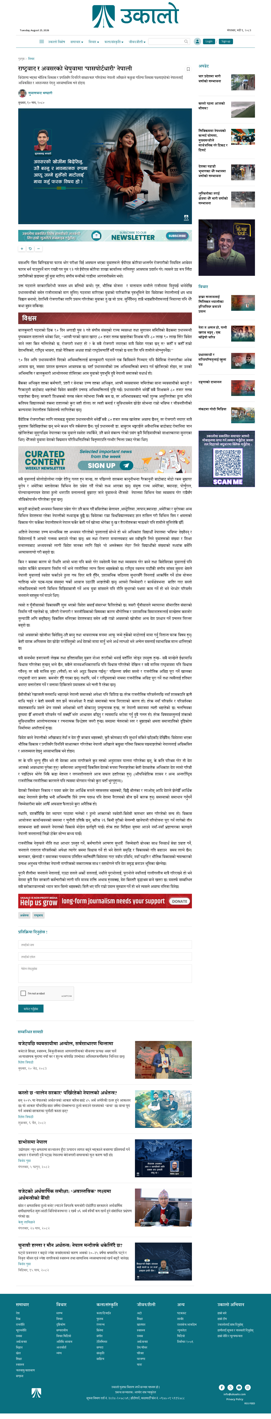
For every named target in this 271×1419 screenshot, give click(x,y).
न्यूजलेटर (182, 1330)
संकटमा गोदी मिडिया (212, 409)
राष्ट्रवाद (38, 915)
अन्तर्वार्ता (61, 1347)
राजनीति (20, 1324)
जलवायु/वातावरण (25, 1370)
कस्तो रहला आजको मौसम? (212, 106)
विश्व (18, 1318)
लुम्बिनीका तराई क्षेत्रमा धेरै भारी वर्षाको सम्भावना (213, 198)
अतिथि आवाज (64, 1341)
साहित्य (100, 1359)
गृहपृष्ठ (21, 58)
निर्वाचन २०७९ (185, 1341)
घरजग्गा (141, 1359)
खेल (18, 1353)
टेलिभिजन (102, 1341)
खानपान (141, 1324)
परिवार (140, 1353)
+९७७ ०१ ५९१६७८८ (172, 1398)
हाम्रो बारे (222, 1313)
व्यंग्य (59, 1353)
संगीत (100, 1336)
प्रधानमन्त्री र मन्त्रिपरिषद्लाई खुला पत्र (212, 360)
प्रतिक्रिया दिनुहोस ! (32, 933)
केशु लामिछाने (26, 1222)
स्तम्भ (59, 1313)
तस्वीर (180, 1318)
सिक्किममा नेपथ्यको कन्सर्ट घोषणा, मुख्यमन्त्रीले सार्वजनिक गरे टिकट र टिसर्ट (213, 141)
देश (18, 1313)
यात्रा (139, 1364)
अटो (139, 1313)
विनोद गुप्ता (24, 1161)
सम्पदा (100, 1347)
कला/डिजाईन (104, 1313)
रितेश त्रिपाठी (25, 1062)
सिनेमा (100, 1330)
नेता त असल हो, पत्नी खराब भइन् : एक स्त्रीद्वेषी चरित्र (213, 332)
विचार (93, 42)
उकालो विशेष (56, 42)
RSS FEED (249, 1403)
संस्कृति (100, 1353)
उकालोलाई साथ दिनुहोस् (230, 1324)
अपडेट (204, 67)
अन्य (181, 1305)
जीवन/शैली (136, 42)
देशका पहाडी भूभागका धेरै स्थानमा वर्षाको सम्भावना (212, 171)
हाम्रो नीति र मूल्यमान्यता (230, 1336)
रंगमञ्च (101, 1324)
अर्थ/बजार (21, 1341)
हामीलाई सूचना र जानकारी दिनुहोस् (235, 1330)
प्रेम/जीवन (142, 1347)
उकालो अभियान (231, 1305)
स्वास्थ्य (20, 1364)
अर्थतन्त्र (24, 915)
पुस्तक (100, 1318)
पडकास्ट (181, 1313)
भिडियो (181, 1336)
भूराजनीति (21, 1330)
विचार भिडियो (63, 1336)
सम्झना (19, 1376)
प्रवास (19, 1336)
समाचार (76, 42)
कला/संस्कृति (113, 42)
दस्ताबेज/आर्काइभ (187, 1324)
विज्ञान (19, 1347)
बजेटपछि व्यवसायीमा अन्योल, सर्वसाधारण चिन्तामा (65, 1044)
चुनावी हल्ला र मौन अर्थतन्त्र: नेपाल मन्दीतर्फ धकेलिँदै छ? (70, 1246)
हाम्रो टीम (222, 1318)
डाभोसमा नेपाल (32, 1142)
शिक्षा (19, 1359)
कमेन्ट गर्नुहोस (31, 1009)
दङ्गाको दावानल (210, 382)
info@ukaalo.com (235, 1394)
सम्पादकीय (62, 1330)
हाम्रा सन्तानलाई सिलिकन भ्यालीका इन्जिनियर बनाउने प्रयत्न (211, 305)
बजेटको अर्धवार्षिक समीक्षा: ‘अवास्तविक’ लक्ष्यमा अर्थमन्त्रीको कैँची (64, 1195)
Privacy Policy (234, 1399)
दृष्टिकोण (60, 1324)
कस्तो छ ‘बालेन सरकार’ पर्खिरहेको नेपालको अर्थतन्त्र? (67, 1093)
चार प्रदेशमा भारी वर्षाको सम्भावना (210, 79)
